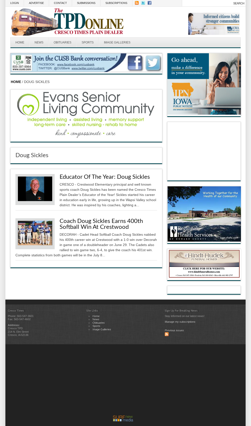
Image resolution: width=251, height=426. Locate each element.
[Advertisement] (123, 381)
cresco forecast (204, 175)
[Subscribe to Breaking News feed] (167, 335)
